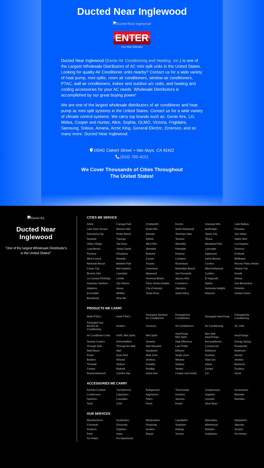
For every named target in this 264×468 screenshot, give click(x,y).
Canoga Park (123, 224)
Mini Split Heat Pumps (212, 335)
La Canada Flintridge (99, 278)
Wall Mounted (153, 346)
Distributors (122, 420)
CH (207, 373)
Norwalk (121, 258)
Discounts (121, 424)
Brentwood (93, 298)
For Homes (241, 433)
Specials (239, 424)
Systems (150, 341)
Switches (92, 399)
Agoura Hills (182, 278)
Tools (90, 403)
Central (91, 368)
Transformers (123, 390)
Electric (239, 355)
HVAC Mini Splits (125, 335)
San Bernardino (243, 283)
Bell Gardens (123, 268)
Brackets (239, 394)
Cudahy (209, 273)
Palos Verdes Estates (158, 283)
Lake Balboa (242, 224)
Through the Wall (126, 346)
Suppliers (180, 424)
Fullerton (239, 288)
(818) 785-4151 (133, 157)
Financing (151, 424)
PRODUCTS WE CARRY (104, 308)
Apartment (151, 350)
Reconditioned (213, 341)
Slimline (239, 359)
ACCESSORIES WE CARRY (107, 383)
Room (90, 355)
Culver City (93, 268)
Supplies (210, 394)
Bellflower (240, 258)
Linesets (209, 399)
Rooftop (150, 368)
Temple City (241, 268)
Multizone (210, 350)
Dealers (150, 429)
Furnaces (151, 326)
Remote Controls (96, 390)
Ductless (210, 355)
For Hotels (92, 438)
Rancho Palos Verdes (247, 263)
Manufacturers (95, 420)
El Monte (239, 253)
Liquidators (181, 420)
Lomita (120, 278)
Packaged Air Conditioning (242, 316)
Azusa (119, 288)
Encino (179, 224)
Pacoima (239, 229)
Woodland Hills (213, 243)
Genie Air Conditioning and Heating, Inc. (143, 60)
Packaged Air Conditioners (182, 316)
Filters (149, 399)
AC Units (239, 326)
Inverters (180, 394)
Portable (150, 364)
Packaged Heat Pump (217, 316)
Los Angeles (241, 243)
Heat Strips (211, 403)
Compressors (212, 390)
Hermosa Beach (155, 278)
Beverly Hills (94, 273)
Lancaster (210, 248)
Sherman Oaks (183, 234)
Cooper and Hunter (186, 373)
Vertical (120, 364)
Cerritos (209, 263)
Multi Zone (152, 355)
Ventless (150, 359)
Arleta (90, 224)
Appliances (152, 394)
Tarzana (179, 238)
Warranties (211, 420)
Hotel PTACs (123, 316)
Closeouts (92, 424)
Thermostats (182, 390)
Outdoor (179, 364)
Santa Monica (212, 258)
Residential (241, 346)
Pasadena (122, 253)
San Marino (122, 283)
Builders (91, 359)
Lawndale (121, 273)
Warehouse (211, 424)
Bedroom (240, 364)
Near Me (121, 298)
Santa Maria (182, 293)
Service (179, 433)
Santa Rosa (152, 293)
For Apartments (124, 438)
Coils (119, 403)
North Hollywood (184, 229)
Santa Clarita (123, 248)
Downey (180, 253)
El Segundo (211, 278)
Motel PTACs (94, 316)
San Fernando (183, 273)
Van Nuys (121, 243)
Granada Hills (212, 224)
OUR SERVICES (98, 413)
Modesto (210, 293)
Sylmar (150, 238)
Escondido (93, 293)
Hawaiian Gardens (97, 283)
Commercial (212, 346)
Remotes (240, 399)
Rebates (209, 429)
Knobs (179, 403)
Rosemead (181, 263)
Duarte (238, 273)
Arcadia (150, 263)
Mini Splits (151, 335)
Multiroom (240, 350)
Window (179, 359)
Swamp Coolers (96, 341)
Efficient (179, 350)
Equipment (241, 420)
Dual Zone (122, 355)
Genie (238, 373)
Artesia (238, 278)
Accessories (241, 390)
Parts (90, 433)
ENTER (132, 37)
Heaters (120, 326)
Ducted (209, 368)
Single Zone (182, 355)
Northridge (211, 229)
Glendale (151, 248)
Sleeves (179, 399)
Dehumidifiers (124, 341)
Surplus (239, 429)
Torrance (239, 248)
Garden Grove (242, 293)
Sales (119, 433)
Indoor (208, 364)
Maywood (151, 273)
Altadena (92, 288)
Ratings (179, 429)
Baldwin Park (123, 263)
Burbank (150, 253)
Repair (149, 433)
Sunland (91, 238)
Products (92, 429)
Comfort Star (123, 373)
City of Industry (154, 288)
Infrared (120, 359)
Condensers (94, 394)
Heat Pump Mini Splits (181, 335)
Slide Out (210, 359)
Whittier (120, 293)
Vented (179, 368)
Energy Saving (243, 341)
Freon (149, 403)
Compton (180, 258)
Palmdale (180, 248)
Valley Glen (241, 238)
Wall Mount (93, 350)
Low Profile (181, 346)
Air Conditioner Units (98, 335)
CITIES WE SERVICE (102, 217)
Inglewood (211, 253)
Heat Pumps (241, 335)
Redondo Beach (96, 263)
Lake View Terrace (97, 229)
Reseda (150, 234)
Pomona (91, 253)
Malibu (209, 283)
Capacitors (122, 394)
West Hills (151, 243)
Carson (150, 258)
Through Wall (94, 346)
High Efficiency (183, 341)
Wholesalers (153, 420)
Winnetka (180, 243)
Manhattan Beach (185, 268)
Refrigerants (153, 390)
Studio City (211, 234)
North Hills (152, 229)
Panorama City (95, 234)
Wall (118, 350)
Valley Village (94, 243)
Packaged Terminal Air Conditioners (156, 316)
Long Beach (93, 248)
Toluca (208, 238)
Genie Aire (152, 373)
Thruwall (92, 364)
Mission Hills (123, 229)
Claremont (152, 268)
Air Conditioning (214, 326)
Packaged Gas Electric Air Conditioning (95, 326)
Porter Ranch (123, 234)
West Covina (94, 258)
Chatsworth (152, 224)
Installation (211, 433)
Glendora (180, 288)
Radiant (120, 368)
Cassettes (121, 399)
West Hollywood (214, 268)
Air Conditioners (184, 326)
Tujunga (121, 238)
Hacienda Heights (215, 288)
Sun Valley (240, 234)
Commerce (181, 283)
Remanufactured (96, 373)
